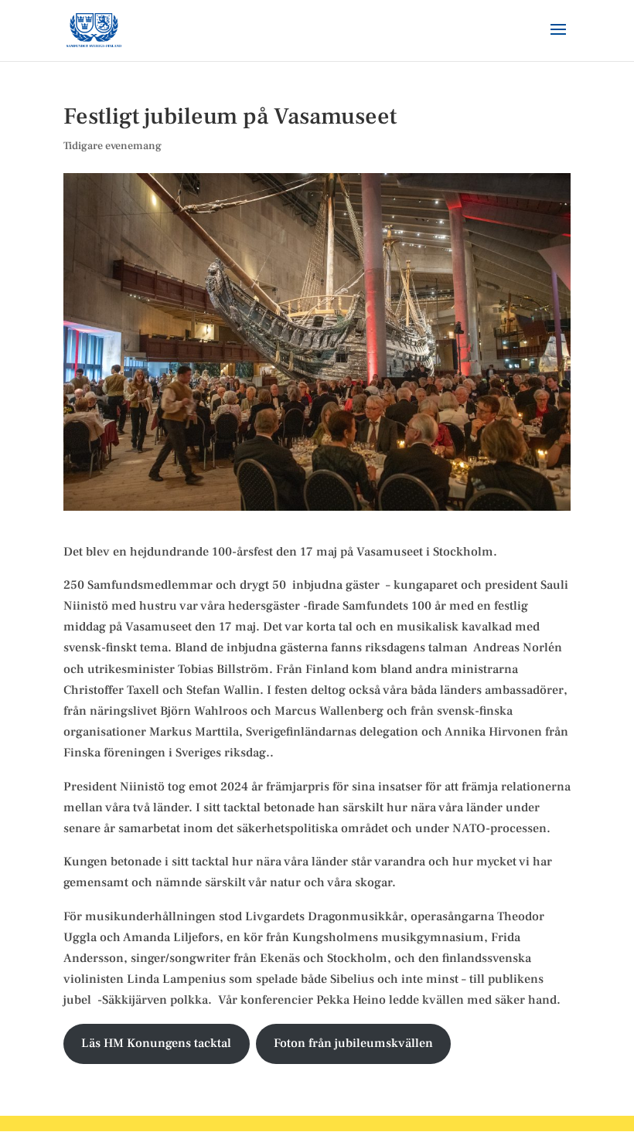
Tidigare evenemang (112, 146)
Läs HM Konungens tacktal (156, 1043)
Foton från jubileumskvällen (353, 1043)
